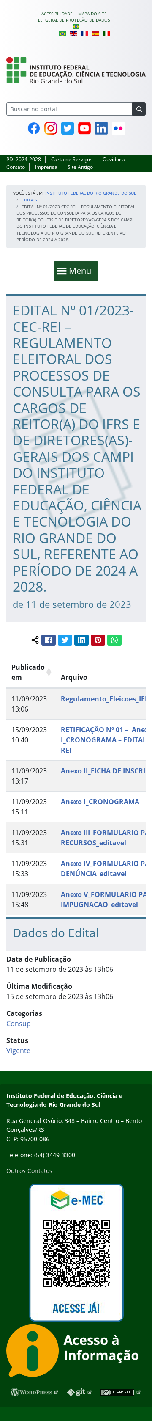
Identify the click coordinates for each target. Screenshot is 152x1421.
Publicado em (28, 672)
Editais (29, 200)
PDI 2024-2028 (23, 159)
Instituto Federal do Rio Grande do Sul (90, 193)
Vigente (18, 1050)
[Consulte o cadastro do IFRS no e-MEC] (76, 1252)
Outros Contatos (29, 1171)
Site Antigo (80, 167)
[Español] (95, 33)
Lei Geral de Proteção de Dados (74, 20)
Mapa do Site (92, 14)
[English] (73, 33)
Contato (15, 167)
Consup (18, 1023)
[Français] (84, 33)
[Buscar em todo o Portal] (139, 109)
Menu (82, 270)
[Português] (76, 26)
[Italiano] (106, 33)
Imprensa (46, 167)
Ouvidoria (114, 159)
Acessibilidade (57, 14)
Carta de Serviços (71, 159)
